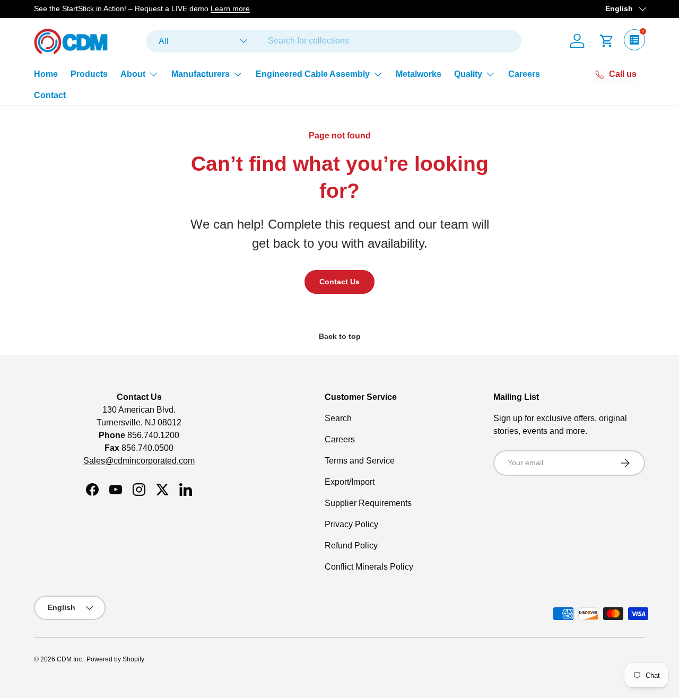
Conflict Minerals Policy (369, 566)
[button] (607, 41)
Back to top (340, 336)
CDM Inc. (70, 659)
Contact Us (339, 281)
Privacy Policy (351, 524)
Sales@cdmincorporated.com (139, 460)
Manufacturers (200, 73)
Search (338, 418)
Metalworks (418, 73)
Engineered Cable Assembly (313, 73)
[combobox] (333, 41)
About (132, 73)
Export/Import (350, 481)
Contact (50, 95)
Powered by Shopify (115, 659)
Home (46, 73)
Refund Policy (351, 545)
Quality (468, 73)
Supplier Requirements (368, 503)
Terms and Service (360, 460)
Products (89, 73)
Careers (524, 73)
